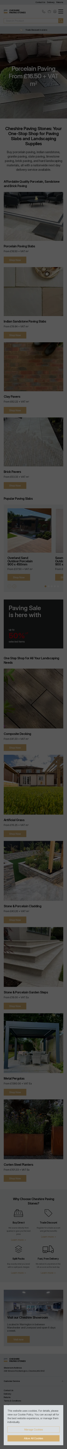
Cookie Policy (25, 1414)
